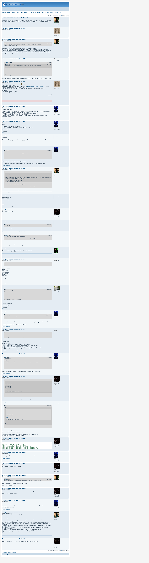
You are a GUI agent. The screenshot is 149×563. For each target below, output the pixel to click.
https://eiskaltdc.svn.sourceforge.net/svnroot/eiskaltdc (36, 86)
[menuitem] (3, 8)
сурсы (6, 389)
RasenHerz (6, 235)
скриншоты (49, 94)
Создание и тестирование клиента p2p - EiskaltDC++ (31, 12)
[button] (54, 15)
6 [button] (60, 15)
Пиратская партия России (6, 118)
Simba (6, 224)
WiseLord (6, 43)
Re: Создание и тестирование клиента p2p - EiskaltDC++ (15, 17)
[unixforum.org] (13, 4)
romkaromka (7, 62)
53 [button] (66, 15)
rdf (5, 150)
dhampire (6, 289)
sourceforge (30, 84)
